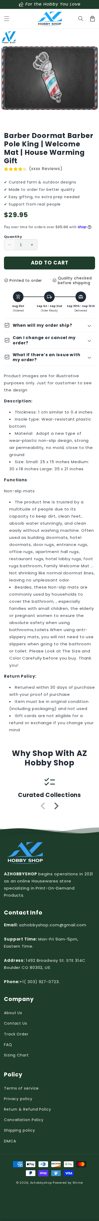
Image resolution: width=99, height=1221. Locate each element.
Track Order (16, 1034)
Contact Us (15, 1023)
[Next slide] (56, 806)
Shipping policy (19, 1130)
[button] (6, 18)
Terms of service (21, 1088)
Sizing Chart (16, 1055)
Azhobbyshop (41, 1183)
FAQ (8, 1044)
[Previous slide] (43, 806)
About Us (13, 1012)
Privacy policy (18, 1098)
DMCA (10, 1141)
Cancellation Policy (24, 1119)
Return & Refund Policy (27, 1109)
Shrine (78, 1183)
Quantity (13, 236)
